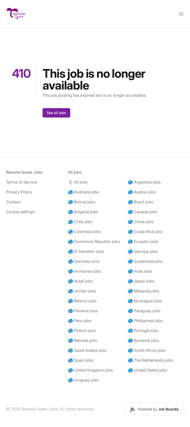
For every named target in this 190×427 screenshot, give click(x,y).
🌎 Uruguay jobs (83, 380)
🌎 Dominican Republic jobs (94, 241)
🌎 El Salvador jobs (86, 251)
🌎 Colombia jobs (84, 231)
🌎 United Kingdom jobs (90, 370)
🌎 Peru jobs (79, 320)
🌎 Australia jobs (83, 192)
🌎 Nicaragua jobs (145, 300)
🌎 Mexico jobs (82, 300)
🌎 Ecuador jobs (143, 241)
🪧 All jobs (78, 182)
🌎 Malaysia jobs (143, 290)
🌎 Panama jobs (83, 310)
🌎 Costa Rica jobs (145, 231)
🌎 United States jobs (147, 370)
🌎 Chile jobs (80, 221)
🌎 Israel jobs (80, 281)
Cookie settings (20, 211)
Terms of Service (21, 182)
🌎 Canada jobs (142, 211)
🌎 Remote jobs (82, 340)
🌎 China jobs (140, 221)
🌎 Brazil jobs (140, 201)
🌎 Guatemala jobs (145, 261)
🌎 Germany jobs (84, 261)
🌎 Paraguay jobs (144, 310)
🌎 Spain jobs (80, 360)
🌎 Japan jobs (141, 281)
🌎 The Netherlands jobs (150, 360)
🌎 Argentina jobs (144, 182)
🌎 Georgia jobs (143, 251)
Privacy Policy (19, 192)
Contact (13, 201)
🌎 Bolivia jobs (81, 201)
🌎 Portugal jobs (143, 330)
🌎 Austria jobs (142, 192)
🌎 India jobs (140, 271)
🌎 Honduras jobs (84, 271)
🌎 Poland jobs (82, 330)
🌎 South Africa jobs (147, 350)
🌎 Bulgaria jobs (83, 211)
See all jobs (56, 113)
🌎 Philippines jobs (145, 320)
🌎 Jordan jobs (82, 290)
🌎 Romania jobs (143, 340)
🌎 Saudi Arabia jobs (87, 350)
